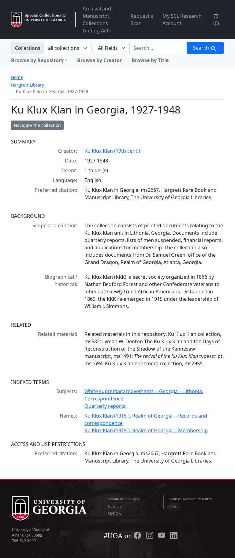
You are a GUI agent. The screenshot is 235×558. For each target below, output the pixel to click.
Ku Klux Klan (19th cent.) (112, 150)
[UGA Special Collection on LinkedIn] (173, 535)
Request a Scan (142, 20)
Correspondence (103, 398)
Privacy (172, 506)
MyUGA (114, 513)
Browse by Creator (99, 60)
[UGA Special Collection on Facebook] (138, 535)
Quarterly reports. (105, 406)
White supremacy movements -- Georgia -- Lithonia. (143, 391)
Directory (114, 506)
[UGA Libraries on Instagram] (150, 535)
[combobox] (158, 48)
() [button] (216, 23)
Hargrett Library (27, 85)
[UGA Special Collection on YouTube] (162, 535)
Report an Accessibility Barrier (189, 498)
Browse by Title (150, 60)
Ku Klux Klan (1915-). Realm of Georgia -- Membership (146, 430)
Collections (27, 48)
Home (17, 77)
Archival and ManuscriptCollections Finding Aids (97, 19)
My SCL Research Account (182, 20)
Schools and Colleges (123, 498)
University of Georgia (53, 508)
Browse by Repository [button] (37, 60)
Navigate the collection (37, 125)
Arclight (38, 19)
